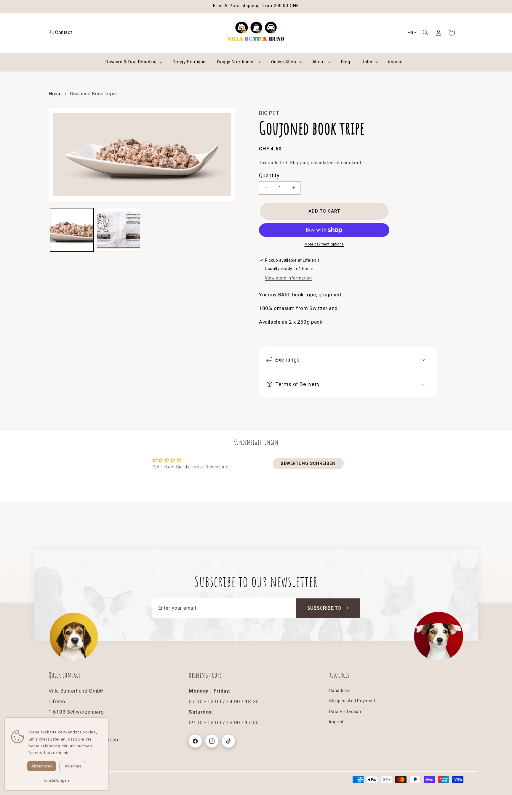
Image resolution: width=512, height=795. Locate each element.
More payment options (324, 244)
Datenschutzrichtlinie (49, 752)
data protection (345, 711)
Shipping (300, 163)
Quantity (269, 175)
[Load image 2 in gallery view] (118, 230)
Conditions (340, 690)
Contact (63, 32)
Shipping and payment (352, 701)
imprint (336, 721)
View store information (288, 278)
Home (55, 94)
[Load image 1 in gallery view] (72, 230)
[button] (425, 32)
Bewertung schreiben (308, 463)
